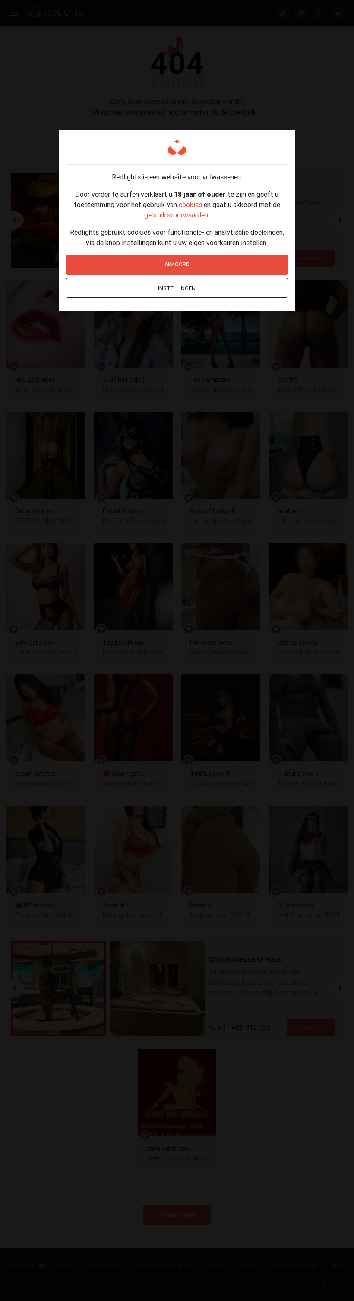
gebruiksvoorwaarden (176, 215)
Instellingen (177, 288)
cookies (190, 204)
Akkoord (177, 264)
